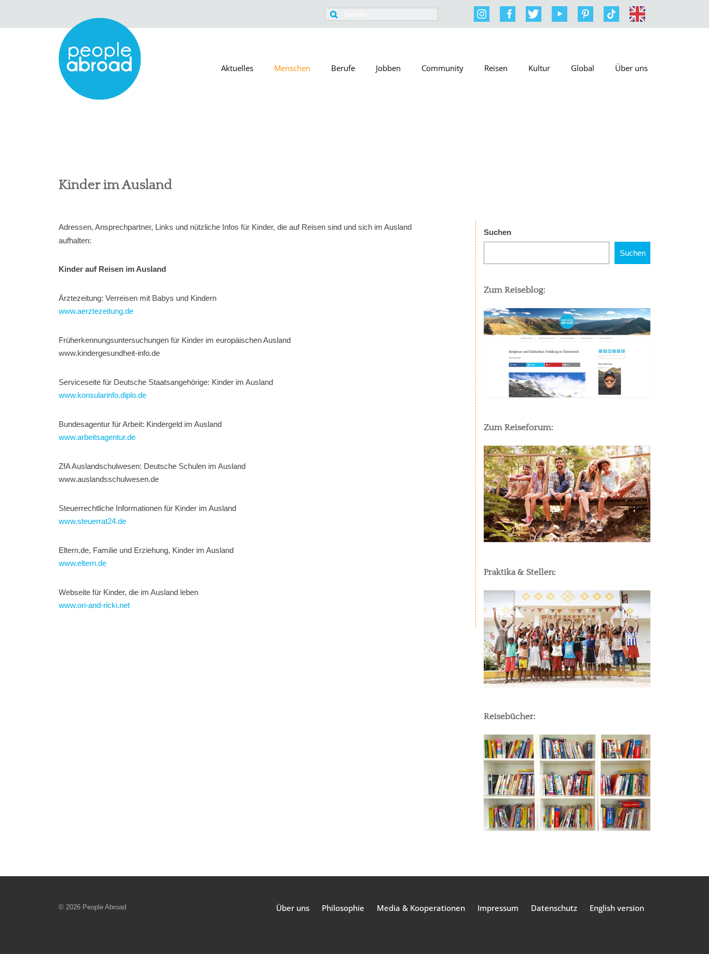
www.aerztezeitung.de (96, 311)
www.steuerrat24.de (92, 521)
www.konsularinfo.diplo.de (102, 395)
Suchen (497, 232)
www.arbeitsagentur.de (97, 437)
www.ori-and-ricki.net (94, 605)
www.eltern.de (82, 563)
